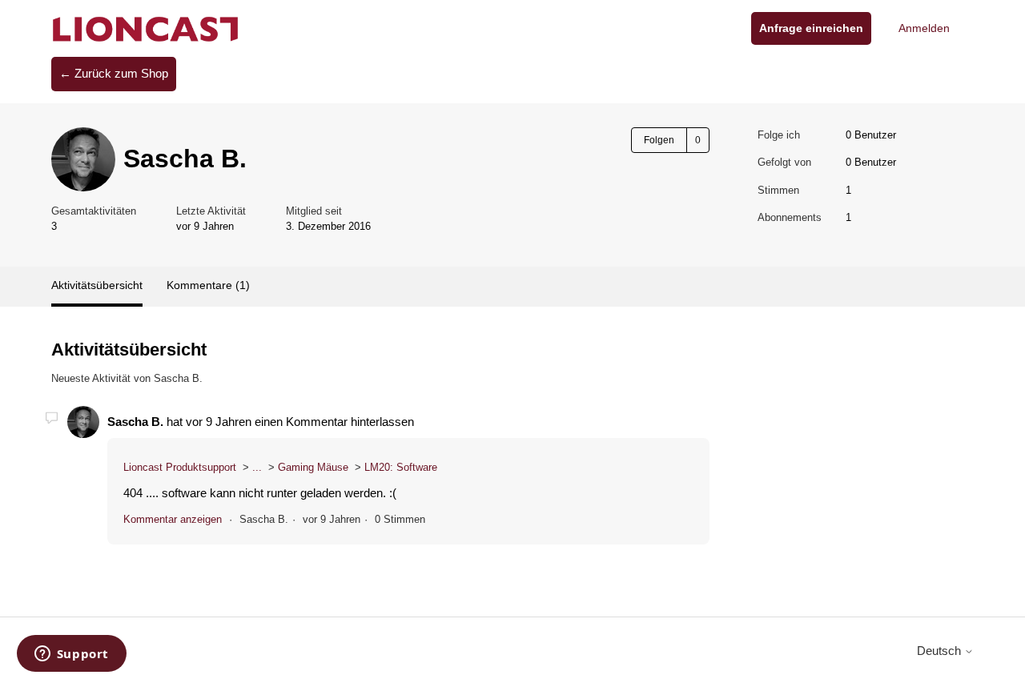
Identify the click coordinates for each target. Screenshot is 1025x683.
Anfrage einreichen (811, 28)
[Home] (145, 28)
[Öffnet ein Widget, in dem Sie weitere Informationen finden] (71, 655)
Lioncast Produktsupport (179, 467)
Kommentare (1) (208, 285)
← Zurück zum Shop (113, 73)
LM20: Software (400, 467)
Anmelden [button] (924, 28)
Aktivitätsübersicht (97, 285)
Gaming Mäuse (313, 467)
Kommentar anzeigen (172, 519)
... (257, 467)
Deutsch (940, 650)
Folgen (659, 140)
